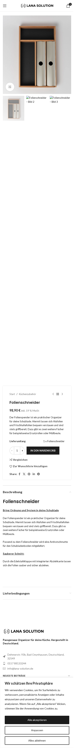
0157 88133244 (16, 663)
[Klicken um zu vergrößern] (10, 87)
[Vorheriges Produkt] (53, 394)
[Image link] (24, 630)
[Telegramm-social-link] (38, 474)
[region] (37, 713)
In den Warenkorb (43, 450)
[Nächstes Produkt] (62, 394)
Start (12, 394)
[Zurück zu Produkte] (57, 394)
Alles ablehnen (37, 740)
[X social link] (24, 474)
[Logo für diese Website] (37, 5)
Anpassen (37, 730)
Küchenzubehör (27, 394)
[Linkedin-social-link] (33, 474)
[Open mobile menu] (5, 6)
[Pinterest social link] (29, 474)
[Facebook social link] (19, 474)
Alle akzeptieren (37, 719)
